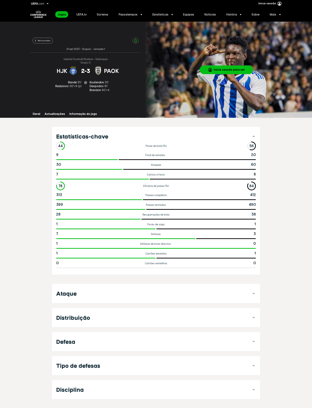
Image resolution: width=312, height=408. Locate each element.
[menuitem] (62, 14)
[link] (61, 14)
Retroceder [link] (44, 40)
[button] (130, 14)
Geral (36, 113)
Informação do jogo (83, 113)
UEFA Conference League (38, 14)
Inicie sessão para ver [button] (229, 69)
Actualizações (55, 113)
